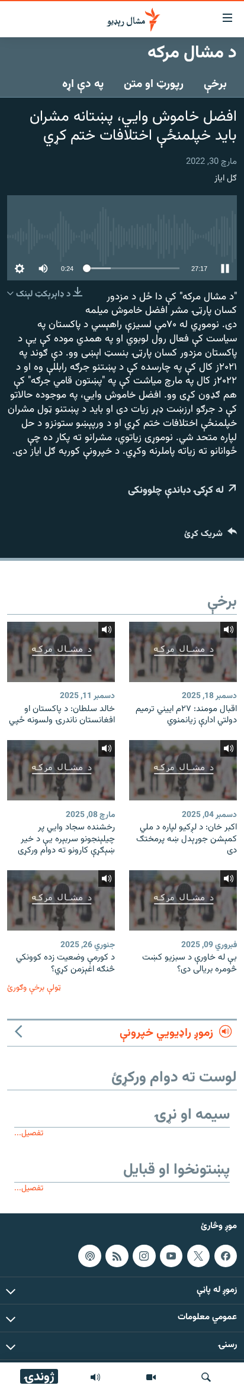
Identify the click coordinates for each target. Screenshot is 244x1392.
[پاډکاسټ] (89, 1256)
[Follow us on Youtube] (171, 1256)
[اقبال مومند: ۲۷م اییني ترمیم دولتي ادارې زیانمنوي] (183, 652)
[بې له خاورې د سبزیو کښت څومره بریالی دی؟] (183, 900)
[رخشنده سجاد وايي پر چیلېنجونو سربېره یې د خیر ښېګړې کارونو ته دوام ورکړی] (61, 770)
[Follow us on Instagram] (144, 1256)
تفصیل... (28, 1133)
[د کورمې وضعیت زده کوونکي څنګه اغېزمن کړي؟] (61, 900)
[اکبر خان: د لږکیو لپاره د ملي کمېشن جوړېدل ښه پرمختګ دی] (183, 770)
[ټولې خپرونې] (95, 1377)
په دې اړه (83, 84)
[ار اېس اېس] (116, 1256)
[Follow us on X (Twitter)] (198, 1256)
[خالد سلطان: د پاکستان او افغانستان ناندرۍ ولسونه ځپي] (61, 652)
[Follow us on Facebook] (225, 1256)
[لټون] (206, 1377)
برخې (215, 84)
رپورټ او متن (154, 84)
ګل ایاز (225, 178)
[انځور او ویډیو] (151, 1377)
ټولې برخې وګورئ (34, 987)
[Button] (210, 536)
